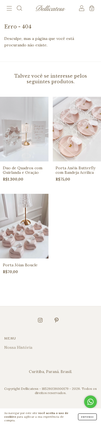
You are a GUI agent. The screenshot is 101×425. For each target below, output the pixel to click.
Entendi (87, 416)
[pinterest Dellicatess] (56, 320)
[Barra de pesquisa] (19, 9)
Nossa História (18, 347)
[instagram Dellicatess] (41, 320)
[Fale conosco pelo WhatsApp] (90, 401)
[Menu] (9, 9)
